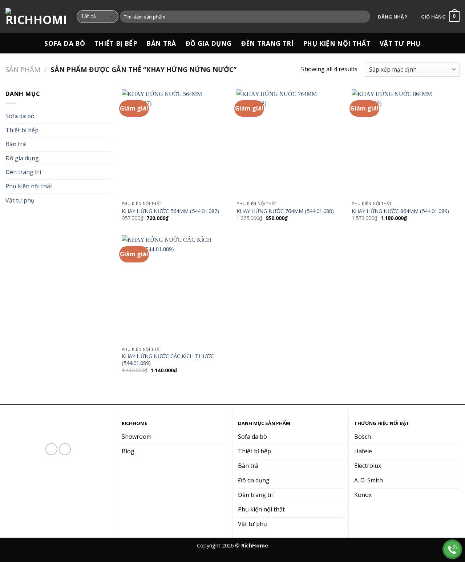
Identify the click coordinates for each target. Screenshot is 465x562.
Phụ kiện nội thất (336, 43)
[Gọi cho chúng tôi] (65, 449)
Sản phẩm (22, 69)
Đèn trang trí (267, 43)
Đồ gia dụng (209, 43)
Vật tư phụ (400, 43)
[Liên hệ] (452, 549)
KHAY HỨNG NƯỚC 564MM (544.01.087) (170, 211)
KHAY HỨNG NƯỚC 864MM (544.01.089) (400, 211)
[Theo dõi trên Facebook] (51, 449)
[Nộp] (363, 17)
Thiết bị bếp (115, 43)
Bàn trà (161, 43)
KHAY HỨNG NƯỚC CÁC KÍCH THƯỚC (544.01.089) (168, 359)
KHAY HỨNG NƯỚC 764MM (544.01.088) (285, 211)
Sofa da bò (64, 43)
